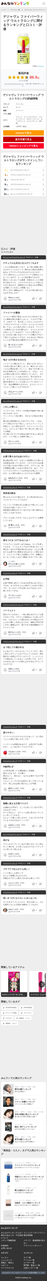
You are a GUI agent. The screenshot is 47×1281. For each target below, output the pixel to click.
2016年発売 (27, 1007)
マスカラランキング (10, 487)
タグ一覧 (27, 1257)
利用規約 (4, 1246)
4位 (9, 790)
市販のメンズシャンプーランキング (29, 1177)
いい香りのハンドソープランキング (29, 1215)
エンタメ (18, 1124)
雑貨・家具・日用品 (33, 1213)
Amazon (41, 66)
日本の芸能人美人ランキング (26, 1114)
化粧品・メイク (24, 1018)
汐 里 (10, 525)
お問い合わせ (6, 1248)
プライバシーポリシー (33, 1246)
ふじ (10, 883)
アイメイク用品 (11, 1013)
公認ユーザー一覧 (31, 1268)
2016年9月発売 (10, 1007)
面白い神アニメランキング (26, 1127)
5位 (9, 671)
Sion (10, 297)
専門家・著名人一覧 (32, 1265)
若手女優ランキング (23, 1139)
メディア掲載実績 (8, 1240)
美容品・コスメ (11, 1023)
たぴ (10, 854)
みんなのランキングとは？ (12, 1233)
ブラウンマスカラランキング (13, 451)
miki (10, 669)
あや (10, 788)
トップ (3, 10)
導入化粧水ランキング (24, 1190)
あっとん (12, 344)
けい (10, 441)
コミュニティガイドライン (34, 1233)
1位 (9, 300)
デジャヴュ (27, 1013)
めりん (11, 632)
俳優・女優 (31, 1087)
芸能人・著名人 (20, 1087)
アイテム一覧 (15, 10)
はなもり (12, 478)
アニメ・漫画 (27, 1124)
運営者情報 (28, 1235)
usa (10, 909)
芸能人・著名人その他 (35, 1112)
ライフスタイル (7, 1268)
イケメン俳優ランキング (25, 1102)
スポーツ (4, 1265)
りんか (11, 751)
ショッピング (19, 1163)
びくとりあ (12, 564)
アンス (11, 595)
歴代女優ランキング (23, 1089)
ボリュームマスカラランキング (14, 257)
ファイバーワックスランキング (27, 1165)
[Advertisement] (23, 221)
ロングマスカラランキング (14, 84)
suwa (10, 825)
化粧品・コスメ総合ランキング (27, 1203)
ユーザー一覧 (29, 1263)
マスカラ (8, 1018)
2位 (9, 527)
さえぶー (12, 392)
